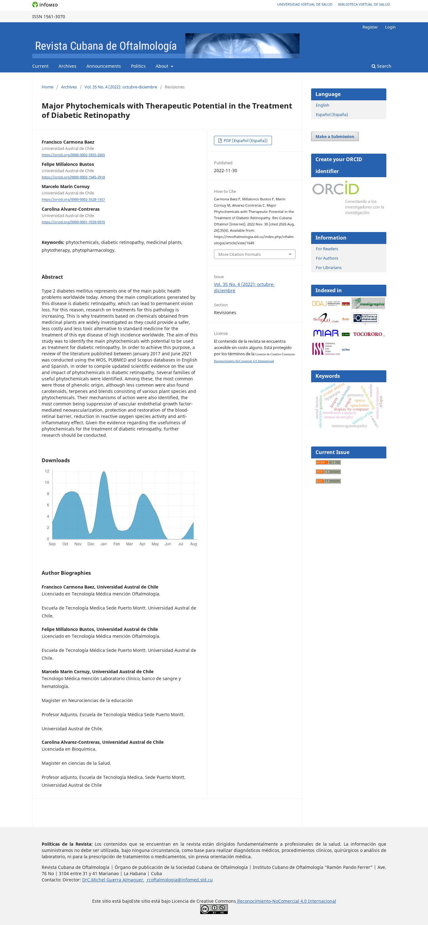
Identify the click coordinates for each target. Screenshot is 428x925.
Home (47, 87)
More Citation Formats (239, 254)
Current (40, 66)
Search (383, 66)
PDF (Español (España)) (245, 140)
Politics (138, 66)
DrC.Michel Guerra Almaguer (112, 880)
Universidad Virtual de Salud (304, 4)
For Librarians (329, 267)
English (322, 105)
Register (370, 27)
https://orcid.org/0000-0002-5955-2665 (73, 155)
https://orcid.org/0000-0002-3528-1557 (73, 200)
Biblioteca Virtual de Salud (364, 4)
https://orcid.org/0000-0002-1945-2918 (73, 177)
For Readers (327, 248)
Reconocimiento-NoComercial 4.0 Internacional (244, 361)
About (163, 66)
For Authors (327, 258)
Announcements (103, 66)
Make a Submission (335, 136)
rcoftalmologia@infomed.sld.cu (179, 880)
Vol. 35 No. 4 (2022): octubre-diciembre (121, 87)
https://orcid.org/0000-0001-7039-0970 (73, 222)
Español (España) (332, 114)
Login (390, 27)
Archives (67, 66)
